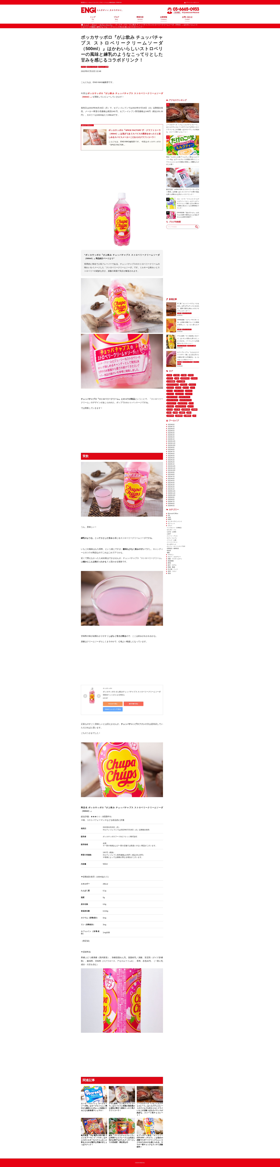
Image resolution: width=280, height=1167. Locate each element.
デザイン (171, 554)
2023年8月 (171, 424)
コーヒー (170, 394)
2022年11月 (171, 443)
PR (169, 515)
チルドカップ (183, 403)
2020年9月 (171, 497)
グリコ (170, 390)
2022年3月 (171, 460)
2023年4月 (171, 433)
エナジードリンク (173, 384)
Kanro (191, 375)
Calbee (177, 375)
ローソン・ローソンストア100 (176, 546)
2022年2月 (171, 462)
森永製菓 (179, 415)
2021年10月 (171, 470)
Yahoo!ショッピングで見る (113, 709)
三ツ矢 (170, 409)
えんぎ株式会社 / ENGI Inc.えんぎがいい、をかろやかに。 (101, 10)
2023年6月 (171, 429)
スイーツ (189, 394)
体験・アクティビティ (175, 559)
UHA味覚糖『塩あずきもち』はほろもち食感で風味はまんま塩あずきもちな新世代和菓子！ (188, 215)
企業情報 (163, 18)
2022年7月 (171, 451)
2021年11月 (171, 468)
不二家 (177, 409)
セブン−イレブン (92, 67)
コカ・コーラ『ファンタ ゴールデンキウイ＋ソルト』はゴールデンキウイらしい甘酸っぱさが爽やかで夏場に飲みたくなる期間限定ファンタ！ (188, 203)
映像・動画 (171, 567)
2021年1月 (171, 489)
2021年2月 (171, 487)
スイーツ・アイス (187, 361)
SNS (169, 517)
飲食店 (169, 550)
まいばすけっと (171, 544)
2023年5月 (171, 431)
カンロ (179, 387)
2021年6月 (171, 478)
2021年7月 (171, 476)
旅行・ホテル (172, 565)
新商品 (182, 412)
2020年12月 (171, 491)
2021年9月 (171, 472)
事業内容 (140, 18)
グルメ (83, 67)
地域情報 (171, 561)
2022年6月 (171, 453)
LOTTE (170, 378)
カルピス (170, 387)
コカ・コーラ (179, 390)
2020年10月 (171, 495)
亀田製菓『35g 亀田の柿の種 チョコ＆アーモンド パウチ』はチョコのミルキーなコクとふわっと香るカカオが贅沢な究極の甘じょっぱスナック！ (94, 1139)
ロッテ (191, 406)
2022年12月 (171, 441)
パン (191, 403)
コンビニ (189, 390)
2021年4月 (171, 483)
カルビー (192, 384)
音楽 (169, 573)
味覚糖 (195, 409)
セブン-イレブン (185, 397)
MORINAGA (185, 378)
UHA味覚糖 (171, 381)
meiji (177, 378)
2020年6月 (171, 503)
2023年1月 (171, 439)
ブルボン (170, 406)
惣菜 (176, 412)
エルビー (184, 384)
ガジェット (171, 523)
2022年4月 (171, 458)
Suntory (195, 378)
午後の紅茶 (186, 409)
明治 (189, 412)
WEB (169, 519)
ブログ (116, 18)
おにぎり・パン (171, 529)
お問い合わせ (187, 18)
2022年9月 (171, 447)
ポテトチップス (181, 406)
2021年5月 (171, 480)
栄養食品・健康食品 (173, 548)
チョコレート (172, 403)
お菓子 (179, 313)
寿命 (169, 412)
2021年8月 (171, 474)
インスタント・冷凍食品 (174, 527)
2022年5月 (171, 456)
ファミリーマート (172, 542)
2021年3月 (171, 485)
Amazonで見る (112, 704)
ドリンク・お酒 (103, 67)
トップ (92, 18)
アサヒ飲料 (181, 381)
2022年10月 (171, 445)
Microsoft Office (173, 513)
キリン (186, 387)
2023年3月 (171, 435)
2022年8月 (171, 449)
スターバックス (172, 397)
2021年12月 (171, 466)
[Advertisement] (122, 171)
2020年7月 (171, 501)
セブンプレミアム (186, 400)
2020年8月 (171, 499)
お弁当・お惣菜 (171, 532)
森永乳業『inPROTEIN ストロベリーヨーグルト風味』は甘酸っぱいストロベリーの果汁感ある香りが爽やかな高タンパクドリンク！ (182, 192)
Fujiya (184, 375)
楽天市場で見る (133, 704)
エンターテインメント (175, 521)
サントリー (180, 394)
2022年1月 (171, 464)
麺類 (168, 552)
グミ (193, 387)
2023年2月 (171, 437)
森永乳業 (170, 415)
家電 (169, 563)
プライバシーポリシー (192, 2)
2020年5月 (171, 505)
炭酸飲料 (188, 415)
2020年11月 (171, 493)
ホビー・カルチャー (174, 557)
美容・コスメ (172, 571)
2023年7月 (171, 426)
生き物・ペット (173, 569)
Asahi (169, 375)
